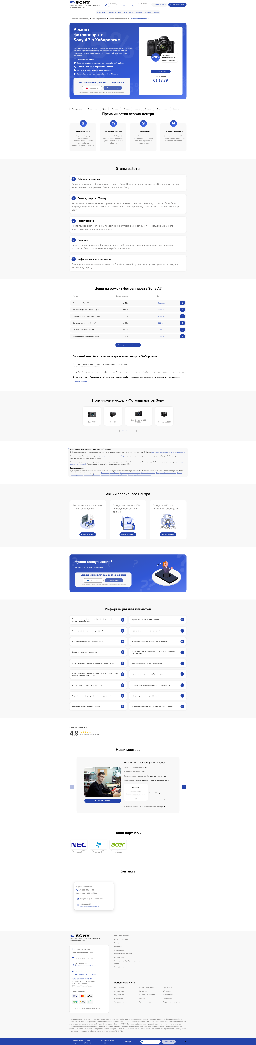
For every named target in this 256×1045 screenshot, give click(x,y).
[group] (79, 846)
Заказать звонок (178, 4)
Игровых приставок (146, 987)
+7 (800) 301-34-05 (139, 4)
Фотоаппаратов (145, 1002)
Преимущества (77, 109)
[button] (184, 787)
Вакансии (139, 12)
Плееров (142, 998)
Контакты (148, 12)
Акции (137, 109)
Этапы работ (92, 109)
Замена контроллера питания (130, 473)
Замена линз (88, 475)
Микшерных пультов (147, 995)
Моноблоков (168, 995)
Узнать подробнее (87, 534)
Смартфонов (119, 987)
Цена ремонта (128, 12)
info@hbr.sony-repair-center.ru (91, 899)
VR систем (167, 991)
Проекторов (167, 987)
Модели (127, 109)
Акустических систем (171, 1002)
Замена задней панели (101, 475)
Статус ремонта (160, 4)
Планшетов (118, 998)
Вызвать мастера (104, 801)
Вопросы (148, 109)
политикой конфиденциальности (116, 92)
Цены (104, 109)
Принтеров (167, 998)
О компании (101, 12)
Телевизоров (119, 1002)
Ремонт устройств (115, 12)
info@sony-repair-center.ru (85, 958)
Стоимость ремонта (121, 936)
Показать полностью (81, 381)
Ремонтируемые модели (123, 954)
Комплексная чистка (148, 473)
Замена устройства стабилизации (139, 475)
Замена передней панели (118, 475)
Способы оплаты (120, 967)
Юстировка (160, 473)
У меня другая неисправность (128, 345)
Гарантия (115, 109)
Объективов (119, 991)
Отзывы (156, 12)
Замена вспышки (170, 473)
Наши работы (162, 109)
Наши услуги (119, 957)
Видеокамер (119, 995)
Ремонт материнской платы (110, 473)
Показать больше (128, 431)
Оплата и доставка (121, 939)
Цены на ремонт (160, 71)
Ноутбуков (143, 991)
